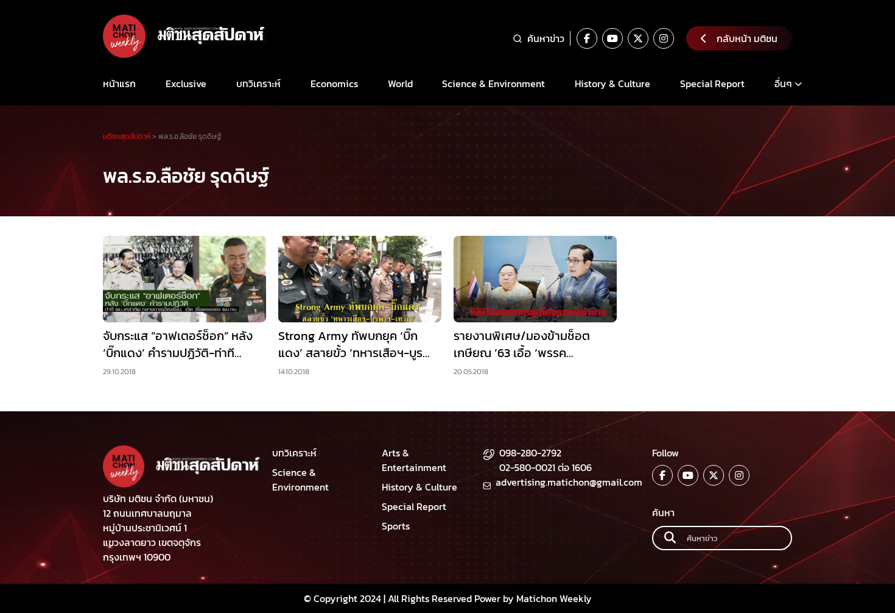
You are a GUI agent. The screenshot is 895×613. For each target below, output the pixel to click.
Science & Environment (493, 83)
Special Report (712, 83)
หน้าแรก (119, 83)
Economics (334, 83)
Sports (396, 526)
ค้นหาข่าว (545, 38)
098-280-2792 (530, 452)
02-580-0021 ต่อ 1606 (545, 467)
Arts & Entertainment (414, 460)
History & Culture (612, 83)
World (400, 83)
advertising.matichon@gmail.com (569, 482)
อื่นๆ (783, 83)
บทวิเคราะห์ (258, 83)
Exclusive (186, 83)
